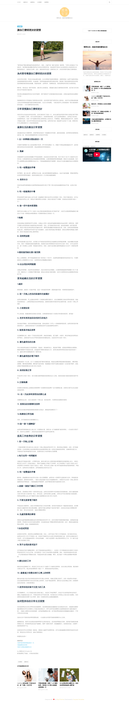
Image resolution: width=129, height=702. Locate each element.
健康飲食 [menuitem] (32, 2)
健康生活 (26, 661)
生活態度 (20, 661)
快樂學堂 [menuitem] (46, 2)
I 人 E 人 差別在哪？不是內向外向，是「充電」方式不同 (101, 97)
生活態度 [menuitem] (39, 2)
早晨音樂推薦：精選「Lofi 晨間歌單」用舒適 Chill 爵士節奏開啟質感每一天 (47, 685)
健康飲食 (92, 134)
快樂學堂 (98, 134)
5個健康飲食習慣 (22, 645)
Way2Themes (60, 699)
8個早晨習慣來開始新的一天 (25, 643)
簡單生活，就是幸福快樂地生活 (95, 47)
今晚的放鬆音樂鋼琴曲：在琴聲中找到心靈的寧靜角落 (101, 120)
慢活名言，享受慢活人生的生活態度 (101, 104)
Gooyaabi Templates (78, 699)
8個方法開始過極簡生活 (24, 647)
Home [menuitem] (19, 2)
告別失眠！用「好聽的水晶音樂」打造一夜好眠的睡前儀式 (101, 112)
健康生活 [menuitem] (25, 2)
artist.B (85, 50)
